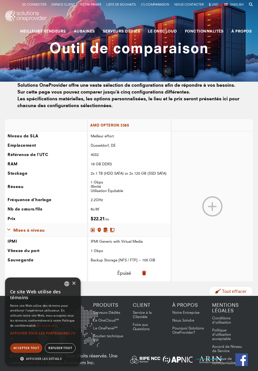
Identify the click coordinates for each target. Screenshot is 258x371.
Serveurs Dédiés (121, 31)
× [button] (74, 283)
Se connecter (34, 4)
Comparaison (155, 4)
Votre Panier (90, 4)
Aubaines (84, 31)
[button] (43, 335)
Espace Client (63, 4)
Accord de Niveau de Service (227, 348)
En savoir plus (47, 325)
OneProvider (27, 15)
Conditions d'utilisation (221, 320)
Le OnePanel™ (105, 328)
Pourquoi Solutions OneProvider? (188, 330)
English (237, 4)
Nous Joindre (183, 320)
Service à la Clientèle (142, 314)
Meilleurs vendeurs (43, 31)
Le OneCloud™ (106, 320)
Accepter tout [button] (26, 348)
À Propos (241, 31)
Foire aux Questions (141, 326)
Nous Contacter (189, 4)
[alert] (43, 321)
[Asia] (84, 316)
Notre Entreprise (186, 312)
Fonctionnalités (204, 31)
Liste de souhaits (121, 4)
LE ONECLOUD (162, 31)
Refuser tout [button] (60, 348)
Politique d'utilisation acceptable (221, 334)
